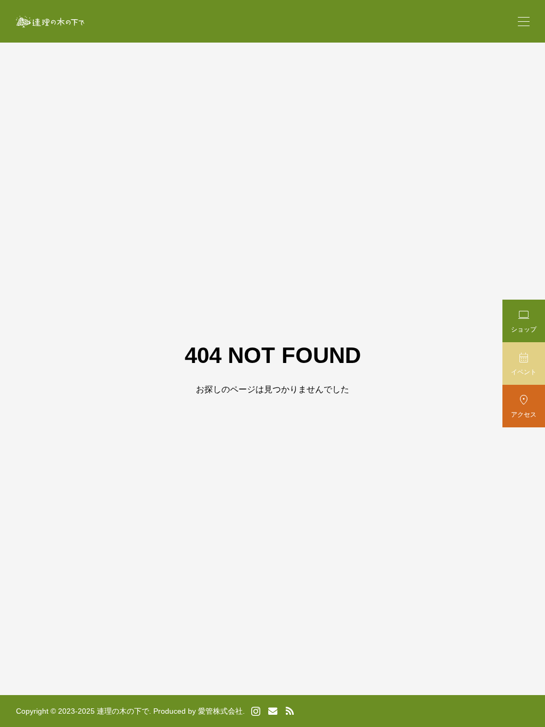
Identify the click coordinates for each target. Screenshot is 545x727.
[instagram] (255, 711)
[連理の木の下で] (50, 21)
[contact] (272, 710)
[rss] (289, 711)
